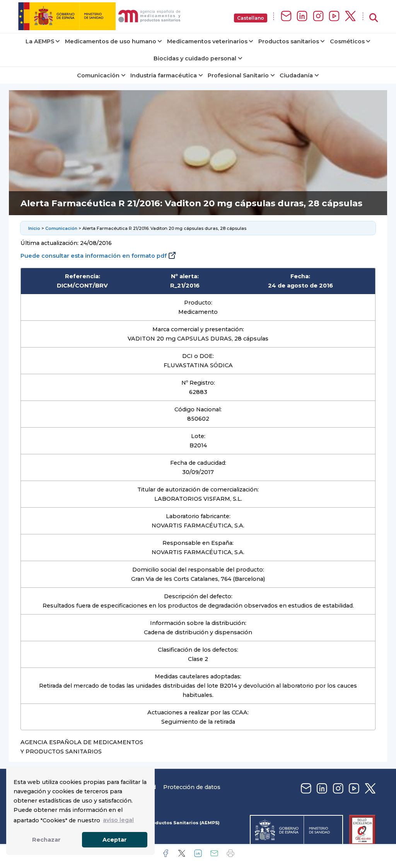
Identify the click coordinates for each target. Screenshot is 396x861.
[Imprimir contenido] (230, 853)
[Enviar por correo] (214, 853)
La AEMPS (40, 41)
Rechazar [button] (46, 839)
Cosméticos (347, 41)
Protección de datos (191, 787)
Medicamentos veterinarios (207, 41)
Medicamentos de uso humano (110, 41)
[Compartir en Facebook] (165, 853)
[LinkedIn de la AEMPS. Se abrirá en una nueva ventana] (302, 16)
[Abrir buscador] (373, 18)
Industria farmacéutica (163, 75)
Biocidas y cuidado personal (195, 58)
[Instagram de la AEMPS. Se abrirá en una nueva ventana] (318, 16)
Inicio (34, 228)
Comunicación (98, 75)
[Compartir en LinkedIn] (198, 853)
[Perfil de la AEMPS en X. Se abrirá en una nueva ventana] (350, 16)
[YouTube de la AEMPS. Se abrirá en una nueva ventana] (334, 16)
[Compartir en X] (181, 853)
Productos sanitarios (288, 41)
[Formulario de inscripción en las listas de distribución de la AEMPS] (286, 16)
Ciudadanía (296, 75)
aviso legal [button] (118, 819)
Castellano (250, 18)
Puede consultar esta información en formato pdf (93, 255)
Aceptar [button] (114, 839)
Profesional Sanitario (238, 75)
